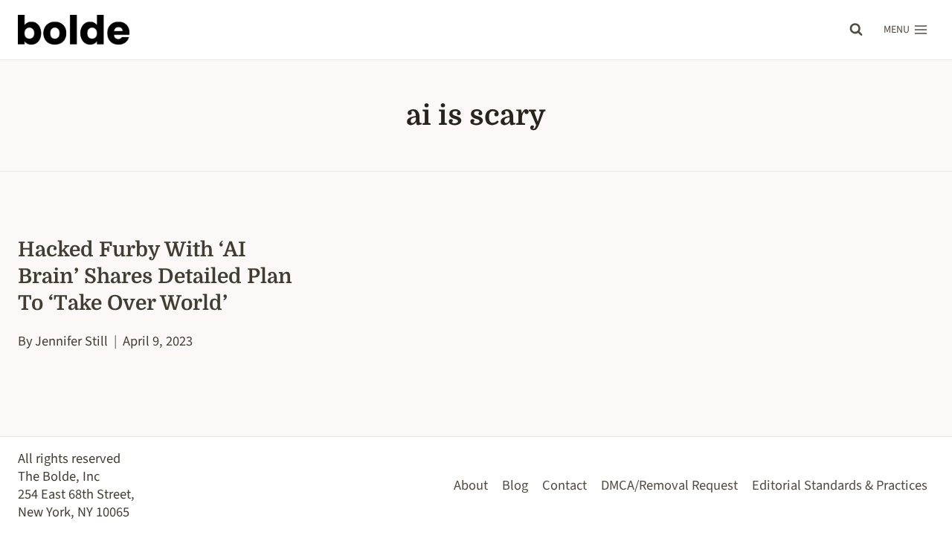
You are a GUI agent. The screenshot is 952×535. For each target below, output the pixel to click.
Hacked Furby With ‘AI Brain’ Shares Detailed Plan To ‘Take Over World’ (155, 276)
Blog (515, 485)
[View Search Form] (856, 29)
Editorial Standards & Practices (839, 485)
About (471, 485)
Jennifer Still (71, 341)
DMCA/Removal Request (669, 485)
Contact (564, 485)
